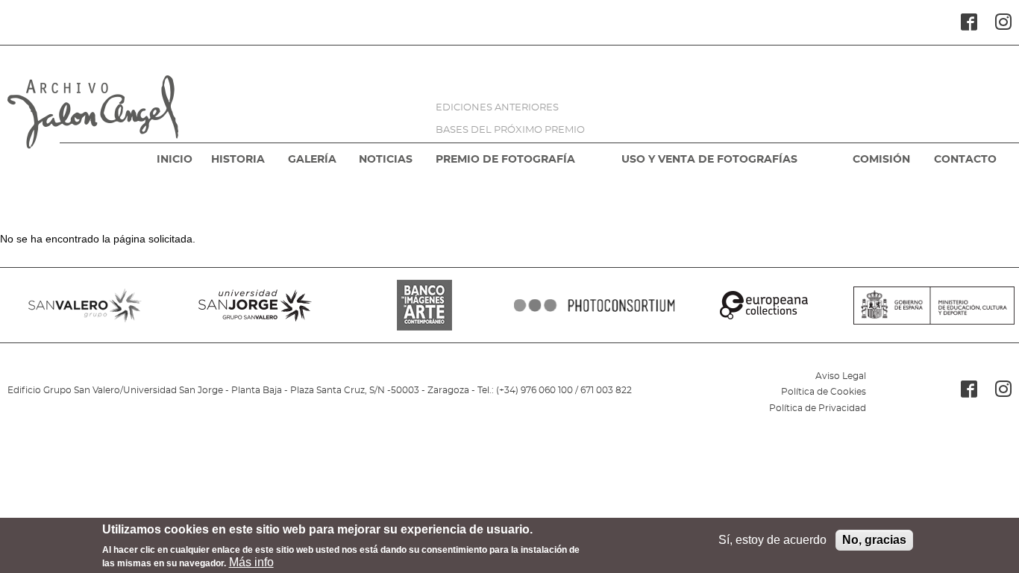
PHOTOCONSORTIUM (595, 305)
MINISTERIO (934, 305)
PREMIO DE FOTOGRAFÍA (505, 159)
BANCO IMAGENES (424, 305)
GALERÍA (312, 159)
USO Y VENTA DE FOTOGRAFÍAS (709, 159)
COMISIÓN (881, 159)
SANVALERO (85, 305)
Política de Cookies (823, 391)
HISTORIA (238, 159)
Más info (251, 562)
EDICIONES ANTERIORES (497, 108)
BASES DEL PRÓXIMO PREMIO (510, 130)
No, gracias (874, 539)
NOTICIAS (386, 159)
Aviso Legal (840, 376)
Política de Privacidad (817, 408)
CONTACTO (965, 159)
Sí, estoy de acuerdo (772, 539)
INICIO (174, 159)
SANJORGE (255, 305)
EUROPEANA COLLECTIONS (765, 305)
